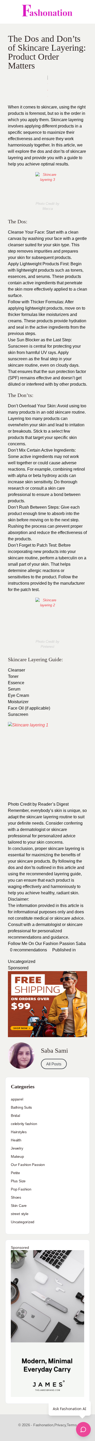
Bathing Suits (21, 1107)
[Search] (85, 12)
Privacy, (60, 1425)
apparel (17, 1099)
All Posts (53, 1064)
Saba (81, 943)
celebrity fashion (24, 1124)
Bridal (15, 1115)
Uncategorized (21, 961)
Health (16, 1140)
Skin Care (19, 1205)
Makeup (17, 1156)
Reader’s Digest (53, 804)
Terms (72, 1425)
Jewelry (17, 1148)
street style (19, 1214)
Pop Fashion (21, 1189)
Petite (15, 1173)
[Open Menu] (8, 12)
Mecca (47, 209)
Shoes (16, 1197)
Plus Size (18, 1181)
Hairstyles (19, 1132)
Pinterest (47, 647)
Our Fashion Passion (28, 1165)
